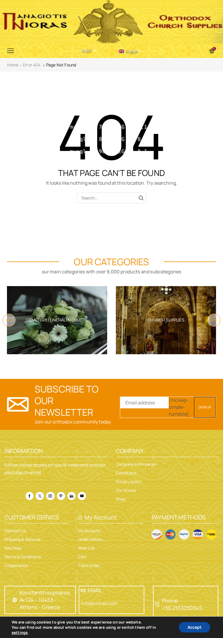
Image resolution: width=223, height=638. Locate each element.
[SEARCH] (141, 197)
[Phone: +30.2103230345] (157, 604)
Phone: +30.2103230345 (182, 604)
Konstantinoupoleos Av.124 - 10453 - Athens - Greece (44, 599)
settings (20, 632)
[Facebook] (29, 496)
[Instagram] (50, 496)
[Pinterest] (61, 496)
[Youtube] (82, 496)
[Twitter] (40, 496)
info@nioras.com (99, 603)
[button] (9, 320)
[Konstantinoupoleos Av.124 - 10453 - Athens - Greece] (14, 600)
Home (13, 65)
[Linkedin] (71, 496)
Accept (195, 627)
